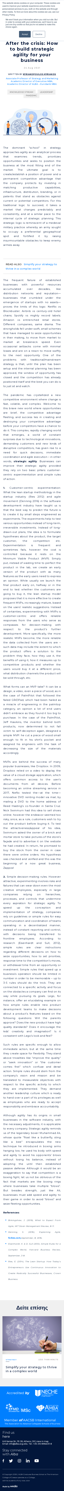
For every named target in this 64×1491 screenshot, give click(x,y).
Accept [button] (25, 34)
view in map (42, 1441)
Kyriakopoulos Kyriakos (39, 74)
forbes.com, (25, 1238)
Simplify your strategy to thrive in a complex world (31, 266)
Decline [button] (38, 34)
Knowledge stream (21, 92)
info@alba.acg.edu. (18, 1444)
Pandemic (31, 95)
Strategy (11, 1360)
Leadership (46, 92)
